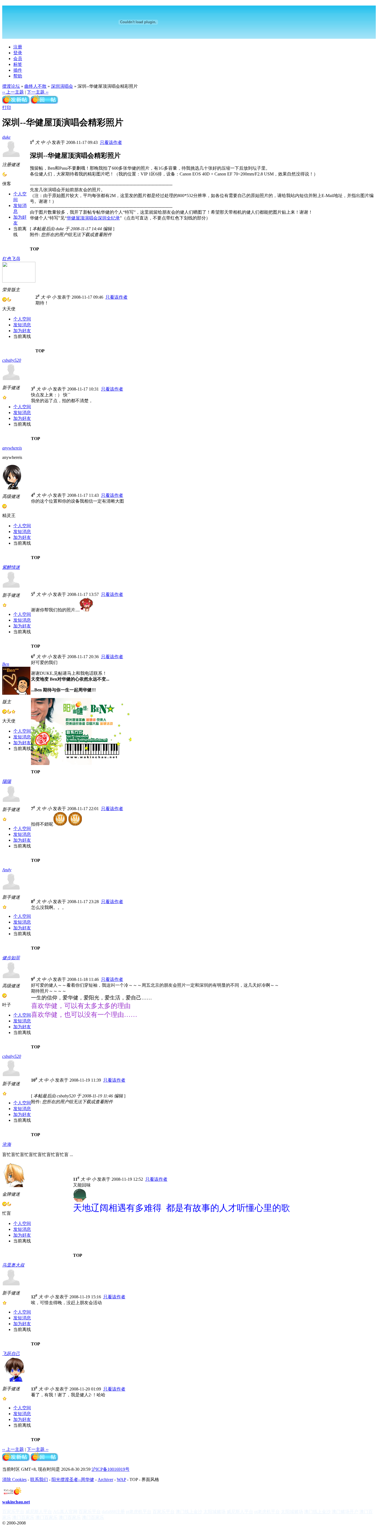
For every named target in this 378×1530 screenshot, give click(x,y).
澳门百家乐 (23, 1517)
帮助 (17, 76)
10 (34, 1080)
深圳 (102, 218)
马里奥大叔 (13, 1265)
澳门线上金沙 (189, 1511)
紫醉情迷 (11, 567)
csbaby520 (11, 360)
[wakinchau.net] (12, 1493)
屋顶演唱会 (87, 218)
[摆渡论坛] (189, 22)
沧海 (6, 1144)
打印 (6, 107)
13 (34, 1389)
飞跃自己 (11, 1353)
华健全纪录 (93, 218)
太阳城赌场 (214, 1511)
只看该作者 (111, 142)
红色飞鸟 (11, 258)
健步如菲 (11, 957)
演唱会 (54, 189)
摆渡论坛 (11, 86)
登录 (17, 52)
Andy (6, 869)
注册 (17, 47)
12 (34, 1296)
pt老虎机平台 (138, 1511)
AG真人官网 (65, 1511)
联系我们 (39, 1479)
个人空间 (22, 319)
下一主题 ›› (37, 92)
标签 (17, 64)
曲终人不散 (35, 86)
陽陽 (6, 781)
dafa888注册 (113, 1511)
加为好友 (22, 330)
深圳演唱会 (62, 86)
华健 (131, 168)
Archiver (105, 1479)
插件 (17, 70)
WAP (121, 1479)
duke (6, 137)
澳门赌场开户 (345, 1511)
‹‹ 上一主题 (13, 92)
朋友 (78, 189)
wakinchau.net (16, 1502)
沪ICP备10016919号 (111, 1469)
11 (76, 1179)
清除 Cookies (14, 1479)
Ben (5, 664)
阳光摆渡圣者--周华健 (72, 1479)
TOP (34, 249)
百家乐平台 (13, 1511)
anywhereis (12, 448)
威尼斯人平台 (38, 1511)
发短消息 (22, 324)
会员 (17, 58)
